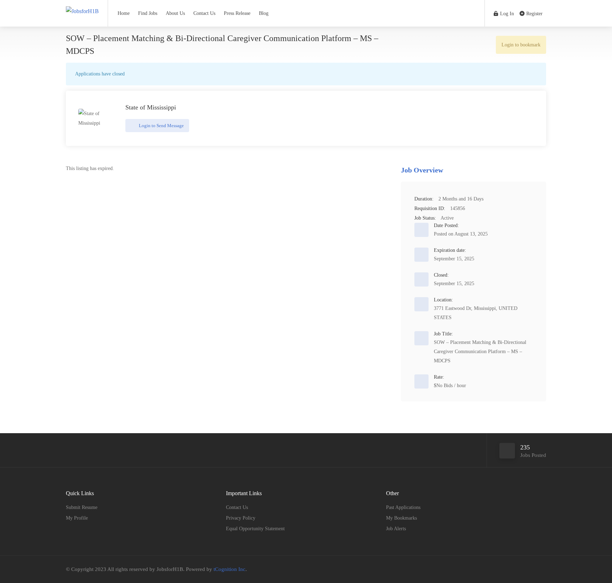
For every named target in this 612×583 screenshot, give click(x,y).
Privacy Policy (240, 518)
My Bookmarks (401, 518)
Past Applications (403, 507)
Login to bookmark (521, 44)
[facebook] (518, 569)
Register (534, 13)
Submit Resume (81, 507)
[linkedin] (541, 569)
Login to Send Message (161, 125)
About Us (175, 13)
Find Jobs (147, 13)
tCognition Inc (229, 569)
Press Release (237, 13)
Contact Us (204, 13)
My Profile (77, 518)
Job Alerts (396, 528)
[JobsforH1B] (82, 5)
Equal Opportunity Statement (255, 528)
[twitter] (530, 569)
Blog (263, 13)
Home (124, 13)
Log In (506, 13)
